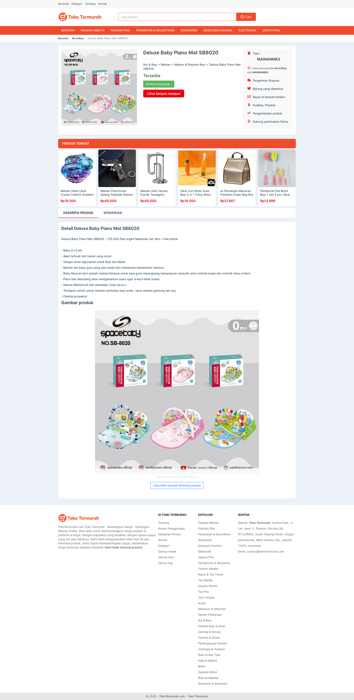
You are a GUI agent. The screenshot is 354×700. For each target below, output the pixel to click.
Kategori (76, 3)
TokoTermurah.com (172, 696)
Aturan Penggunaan (171, 528)
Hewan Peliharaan (210, 614)
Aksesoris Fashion (217, 30)
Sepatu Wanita (208, 586)
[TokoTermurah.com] (80, 17)
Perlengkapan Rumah (212, 643)
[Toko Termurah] (78, 518)
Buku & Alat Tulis (209, 655)
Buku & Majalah (208, 677)
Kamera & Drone (209, 637)
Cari (248, 17)
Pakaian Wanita (92, 30)
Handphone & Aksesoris (214, 563)
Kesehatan (189, 30)
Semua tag (165, 563)
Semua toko (166, 557)
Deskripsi (78, 213)
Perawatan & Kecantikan (155, 30)
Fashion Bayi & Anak (211, 626)
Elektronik (247, 30)
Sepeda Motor (207, 672)
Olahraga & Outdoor (211, 649)
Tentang (90, 3)
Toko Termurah (198, 696)
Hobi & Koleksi (207, 660)
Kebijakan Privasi (169, 534)
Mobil (201, 666)
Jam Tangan (206, 597)
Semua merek (167, 551)
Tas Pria (203, 591)
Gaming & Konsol (209, 632)
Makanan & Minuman (212, 609)
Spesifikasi (112, 213)
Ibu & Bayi (78, 38)
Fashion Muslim (208, 568)
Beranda (63, 3)
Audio (202, 603)
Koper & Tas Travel (210, 574)
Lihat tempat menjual (163, 93)
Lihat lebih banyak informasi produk (177, 485)
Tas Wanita (205, 580)
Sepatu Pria (271, 30)
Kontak (102, 3)
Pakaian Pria (120, 30)
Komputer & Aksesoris (212, 683)
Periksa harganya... (159, 84)
